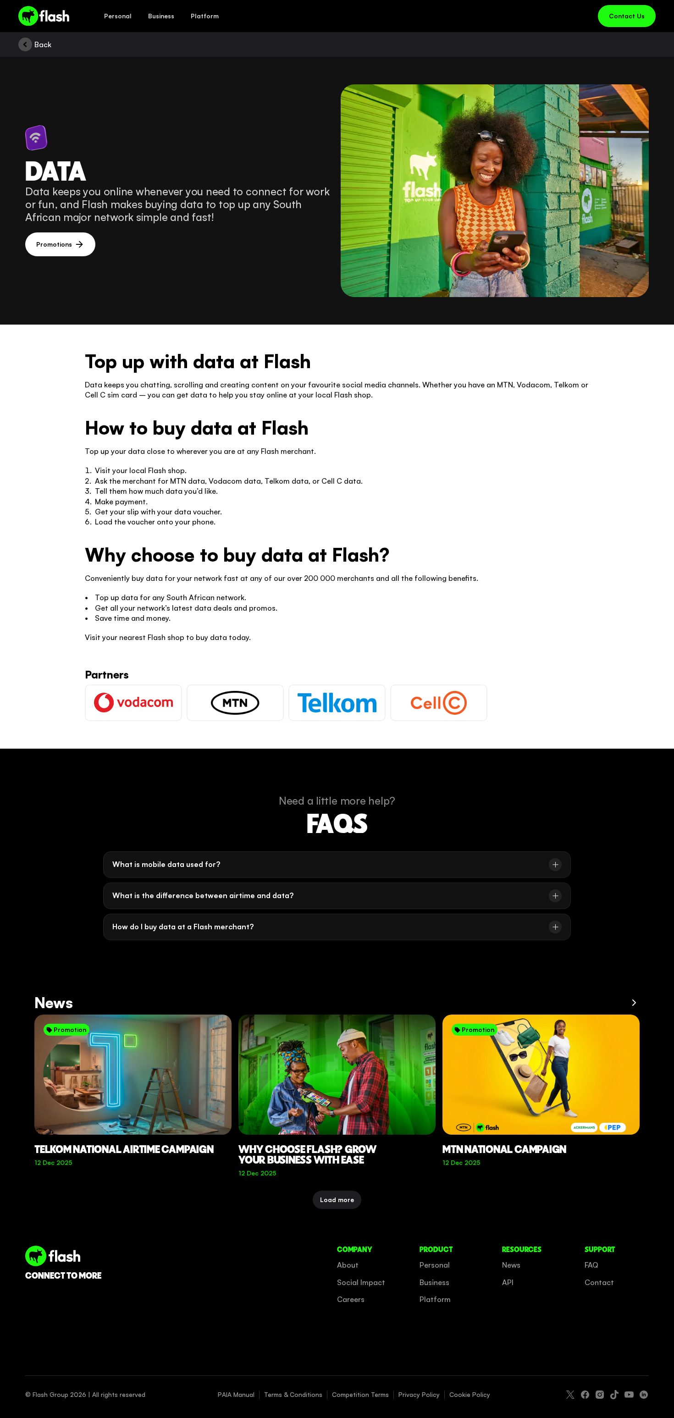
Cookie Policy (469, 1394)
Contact (599, 1282)
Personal (435, 1264)
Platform (435, 1299)
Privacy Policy (419, 1394)
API (508, 1282)
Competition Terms (360, 1394)
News (511, 1264)
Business (434, 1282)
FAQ (591, 1264)
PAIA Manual (236, 1394)
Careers (351, 1299)
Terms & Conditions (293, 1394)
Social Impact (361, 1282)
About (348, 1264)
